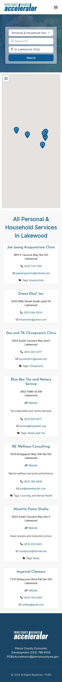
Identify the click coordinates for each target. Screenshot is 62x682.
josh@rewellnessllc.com (33, 488)
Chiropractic (36, 365)
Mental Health (44, 495)
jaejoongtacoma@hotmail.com (33, 273)
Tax (43, 433)
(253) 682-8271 (33, 418)
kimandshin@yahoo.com (32, 319)
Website (32, 402)
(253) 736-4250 (33, 597)
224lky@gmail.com (33, 604)
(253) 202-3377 (33, 351)
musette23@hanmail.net (32, 551)
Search (36, 57)
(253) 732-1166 (33, 266)
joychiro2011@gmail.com (33, 358)
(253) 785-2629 (33, 481)
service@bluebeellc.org (33, 425)
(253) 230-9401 (33, 544)
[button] (56, 7)
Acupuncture (36, 280)
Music (36, 558)
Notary (31, 433)
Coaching (25, 495)
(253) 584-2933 (33, 312)
